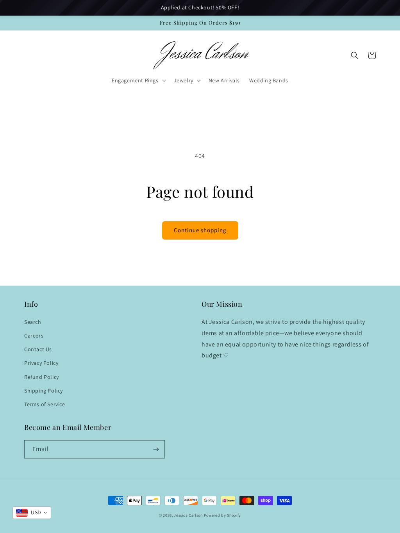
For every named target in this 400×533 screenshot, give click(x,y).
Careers (33, 335)
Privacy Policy (41, 362)
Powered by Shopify (222, 515)
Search (32, 321)
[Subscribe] (155, 449)
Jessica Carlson (188, 515)
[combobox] (31, 512)
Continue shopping (200, 230)
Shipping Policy (43, 390)
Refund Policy (41, 376)
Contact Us (38, 349)
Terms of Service (44, 404)
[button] (138, 80)
